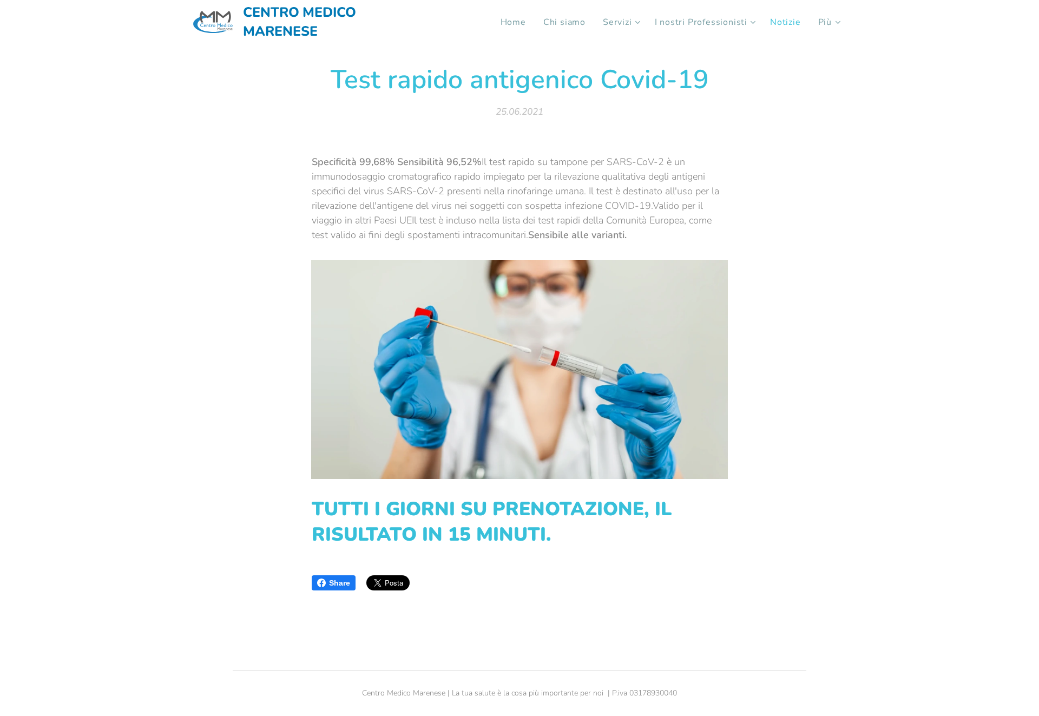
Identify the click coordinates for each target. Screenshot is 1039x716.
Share (339, 583)
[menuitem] (516, 22)
